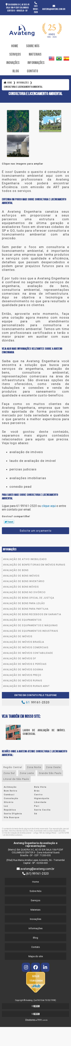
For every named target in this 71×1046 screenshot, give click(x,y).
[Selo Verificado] (35, 982)
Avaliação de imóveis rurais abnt (26, 686)
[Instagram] (26, 968)
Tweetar (9, 522)
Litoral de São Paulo (16, 779)
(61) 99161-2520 (35, 9)
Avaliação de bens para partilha (25, 609)
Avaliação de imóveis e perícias (24, 664)
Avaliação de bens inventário (23, 581)
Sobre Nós (32, 46)
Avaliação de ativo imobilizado (25, 559)
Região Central (12, 767)
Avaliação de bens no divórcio (24, 592)
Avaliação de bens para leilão (24, 603)
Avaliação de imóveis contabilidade (28, 653)
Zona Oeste (53, 767)
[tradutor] (51, 58)
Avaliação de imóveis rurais (22, 680)
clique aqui (49, 506)
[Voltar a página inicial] (35, 28)
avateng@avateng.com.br (53, 9)
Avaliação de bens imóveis (21, 575)
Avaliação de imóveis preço (22, 675)
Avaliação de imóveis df (19, 658)
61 (37, 702)
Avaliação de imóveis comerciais (25, 647)
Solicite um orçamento (35, 530)
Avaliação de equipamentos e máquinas (30, 625)
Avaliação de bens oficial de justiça (28, 598)
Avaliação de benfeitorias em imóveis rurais (34, 564)
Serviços (15, 54)
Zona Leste (27, 773)
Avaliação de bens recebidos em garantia (32, 614)
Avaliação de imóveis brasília (23, 642)
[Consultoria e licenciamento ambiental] (18, 121)
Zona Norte (34, 767)
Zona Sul (9, 773)
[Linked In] (45, 968)
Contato (32, 71)
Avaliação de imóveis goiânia (23, 669)
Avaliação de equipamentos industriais (30, 631)
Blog (15, 71)
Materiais (35, 54)
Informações (35, 62)
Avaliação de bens (15, 570)
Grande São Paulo (50, 773)
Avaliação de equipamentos (22, 620)
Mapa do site (35, 956)
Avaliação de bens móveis (21, 586)
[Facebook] (36, 968)
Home (14, 46)
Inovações (13, 62)
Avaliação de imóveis (17, 636)
